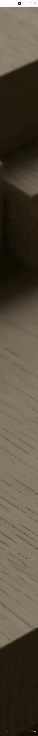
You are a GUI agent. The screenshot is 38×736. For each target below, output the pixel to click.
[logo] (19, 3)
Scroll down (7, 731)
